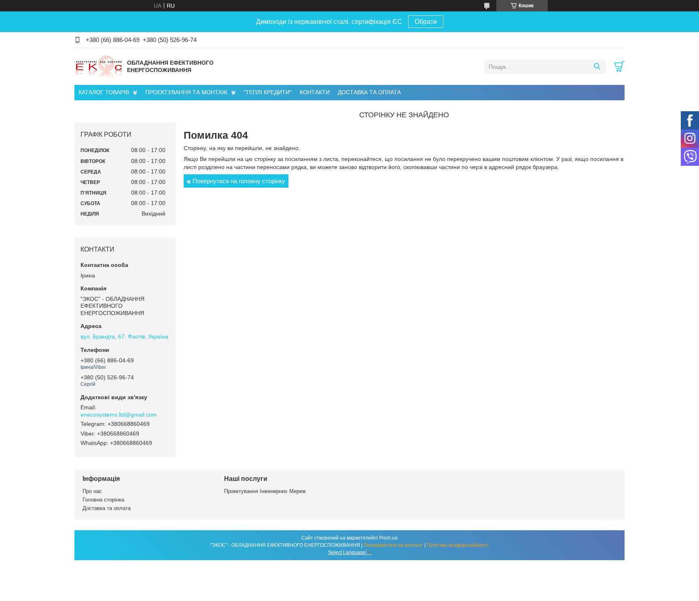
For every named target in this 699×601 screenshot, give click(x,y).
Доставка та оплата (107, 508)
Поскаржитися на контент (393, 545)
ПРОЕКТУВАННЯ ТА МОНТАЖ (186, 92)
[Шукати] (597, 66)
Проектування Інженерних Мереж (265, 491)
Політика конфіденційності (458, 545)
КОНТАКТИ (315, 92)
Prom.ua (388, 538)
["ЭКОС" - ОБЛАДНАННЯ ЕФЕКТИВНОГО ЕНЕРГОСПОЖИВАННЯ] (98, 66)
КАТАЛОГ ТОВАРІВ (103, 92)
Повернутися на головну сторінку (239, 181)
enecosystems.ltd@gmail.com (118, 414)
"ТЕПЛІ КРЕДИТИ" (268, 92)
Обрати (426, 21)
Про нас (92, 491)
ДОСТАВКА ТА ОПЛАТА (369, 92)
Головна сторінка (103, 500)
